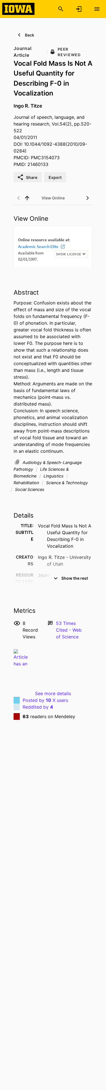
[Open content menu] (97, 9)
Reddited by (38, 707)
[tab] (53, 198)
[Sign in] (79, 9)
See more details (53, 693)
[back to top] (27, 198)
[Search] (61, 9)
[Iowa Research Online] (18, 9)
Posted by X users (45, 700)
